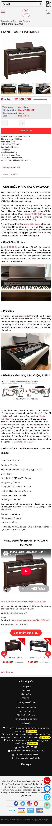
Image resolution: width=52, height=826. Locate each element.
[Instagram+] (29, 804)
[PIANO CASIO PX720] (39, 646)
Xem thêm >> (7, 672)
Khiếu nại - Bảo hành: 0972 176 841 (27, 751)
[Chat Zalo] (47, 797)
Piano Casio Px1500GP (23, 442)
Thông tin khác (10, 174)
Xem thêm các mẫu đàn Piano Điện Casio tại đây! (24, 601)
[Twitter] (22, 804)
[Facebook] (16, 804)
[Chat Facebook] (47, 789)
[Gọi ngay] (47, 780)
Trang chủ (26, 686)
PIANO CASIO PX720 (39, 658)
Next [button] (48, 654)
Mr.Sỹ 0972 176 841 (28, 747)
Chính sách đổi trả (26, 711)
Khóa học (26, 698)
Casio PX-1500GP (33, 214)
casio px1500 (25, 316)
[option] (9, 88)
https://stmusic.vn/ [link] (18, 613)
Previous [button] (4, 654)
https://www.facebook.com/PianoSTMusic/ (31, 620)
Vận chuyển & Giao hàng (26, 719)
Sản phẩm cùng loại (26, 632)
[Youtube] (36, 804)
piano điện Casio (32, 224)
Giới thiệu (26, 690)
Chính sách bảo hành (26, 708)
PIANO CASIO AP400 (13, 658)
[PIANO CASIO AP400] (13, 646)
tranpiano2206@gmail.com (27, 754)
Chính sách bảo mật (26, 715)
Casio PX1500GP (9, 247)
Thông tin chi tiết (11, 167)
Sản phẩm (26, 694)
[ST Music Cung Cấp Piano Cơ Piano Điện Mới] (26, 13)
